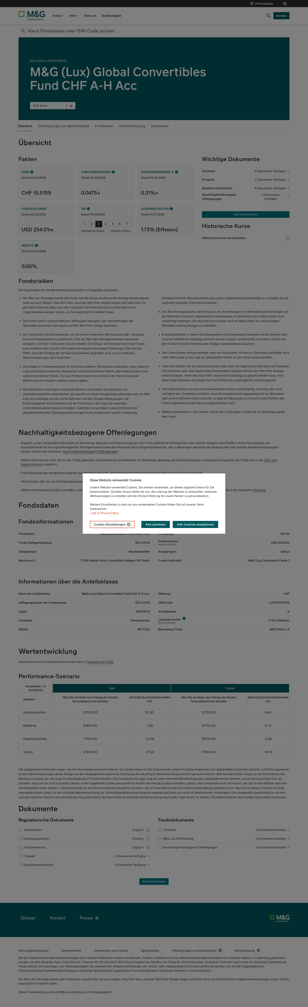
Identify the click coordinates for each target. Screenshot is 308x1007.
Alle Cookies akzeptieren (195, 524)
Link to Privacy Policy (105, 513)
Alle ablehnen (155, 524)
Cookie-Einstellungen (109, 524)
